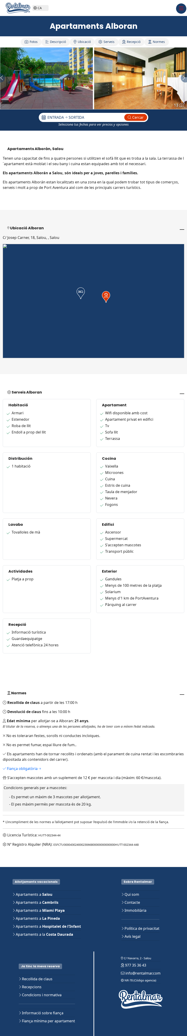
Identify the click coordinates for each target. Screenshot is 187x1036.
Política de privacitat (141, 928)
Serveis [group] (109, 42)
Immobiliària (135, 910)
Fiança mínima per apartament (48, 1020)
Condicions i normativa (41, 994)
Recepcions (31, 986)
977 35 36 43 (135, 965)
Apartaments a (33, 894)
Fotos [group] (34, 42)
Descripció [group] (58, 42)
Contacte (132, 902)
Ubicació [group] (84, 42)
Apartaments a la (44, 934)
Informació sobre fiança (42, 1012)
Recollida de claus (36, 978)
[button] (81, 293)
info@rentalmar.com (143, 973)
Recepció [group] (133, 42)
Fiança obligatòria (22, 768)
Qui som (131, 894)
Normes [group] (159, 42)
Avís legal (132, 936)
